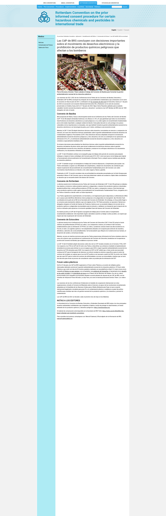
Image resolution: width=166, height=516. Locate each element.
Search (125, 7)
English (114, 30)
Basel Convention (67, 3)
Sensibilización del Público (89, 36)
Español (120, 30)
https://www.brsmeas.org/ (102, 307)
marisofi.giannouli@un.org (64, 318)
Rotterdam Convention (88, 3)
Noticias (41, 42)
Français (126, 30)
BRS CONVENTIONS (49, 3)
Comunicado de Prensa (46, 45)
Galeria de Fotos (44, 47)
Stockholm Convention (110, 3)
